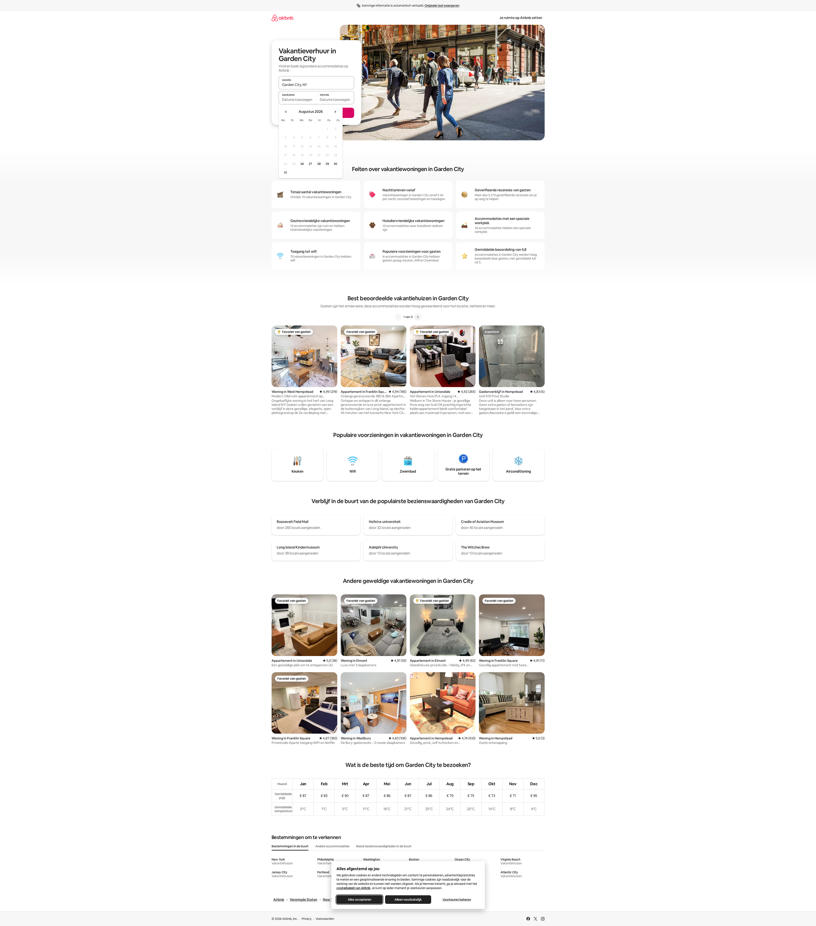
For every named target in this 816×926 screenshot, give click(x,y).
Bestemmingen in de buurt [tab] (290, 846)
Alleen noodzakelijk (408, 899)
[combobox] (316, 84)
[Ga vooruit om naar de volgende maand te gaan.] (335, 111)
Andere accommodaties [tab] (332, 846)
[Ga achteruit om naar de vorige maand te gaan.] (286, 111)
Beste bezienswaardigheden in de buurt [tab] (384, 846)
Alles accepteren (359, 899)
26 (302, 164)
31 (285, 172)
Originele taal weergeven (442, 5)
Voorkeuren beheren (456, 899)
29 (327, 164)
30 (335, 164)
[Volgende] (417, 317)
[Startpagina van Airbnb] (282, 18)
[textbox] (297, 99)
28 (319, 164)
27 (310, 164)
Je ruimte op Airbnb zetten (520, 18)
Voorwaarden (325, 919)
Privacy (306, 919)
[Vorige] (398, 317)
